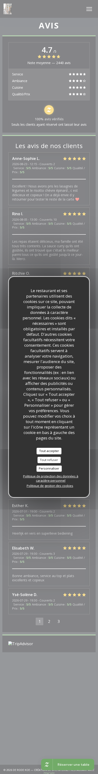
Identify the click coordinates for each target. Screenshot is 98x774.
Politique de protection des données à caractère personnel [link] (50, 478)
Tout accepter (49, 451)
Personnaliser (49, 468)
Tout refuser (49, 460)
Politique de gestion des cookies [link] (50, 486)
